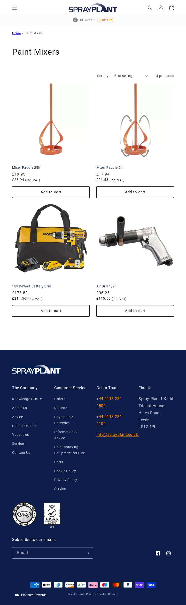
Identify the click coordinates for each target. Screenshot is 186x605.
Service (18, 443)
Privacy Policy (65, 480)
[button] (14, 7)
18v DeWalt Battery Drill (31, 286)
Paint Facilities (24, 426)
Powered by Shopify (105, 594)
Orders (59, 399)
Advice (17, 417)
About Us (19, 408)
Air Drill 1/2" (106, 286)
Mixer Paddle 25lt (26, 167)
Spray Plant (86, 594)
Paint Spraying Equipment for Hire (69, 450)
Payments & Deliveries (64, 420)
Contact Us (21, 452)
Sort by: (103, 76)
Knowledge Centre (27, 399)
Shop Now (106, 20)
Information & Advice (65, 435)
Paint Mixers (34, 33)
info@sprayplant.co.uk (117, 434)
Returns (60, 408)
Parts (58, 462)
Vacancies (20, 435)
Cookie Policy (65, 471)
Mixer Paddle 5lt (109, 167)
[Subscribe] (87, 553)
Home (16, 33)
